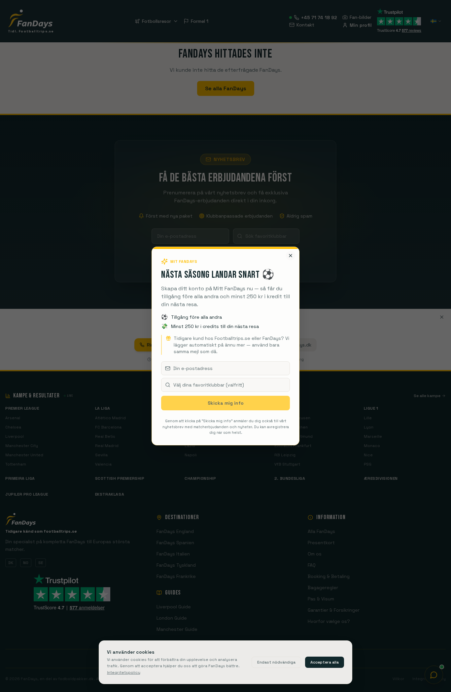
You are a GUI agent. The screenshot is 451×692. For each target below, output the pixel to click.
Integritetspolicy (123, 672)
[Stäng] (290, 255)
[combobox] (225, 385)
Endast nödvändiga (276, 662)
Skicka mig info (226, 403)
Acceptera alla (324, 662)
